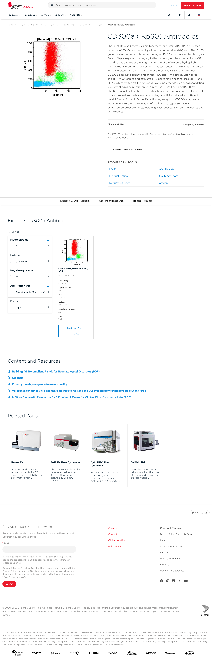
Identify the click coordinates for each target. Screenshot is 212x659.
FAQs (112, 169)
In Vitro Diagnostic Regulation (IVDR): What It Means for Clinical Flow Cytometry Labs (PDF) (71, 397)
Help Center (114, 546)
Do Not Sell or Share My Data (176, 534)
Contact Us (114, 534)
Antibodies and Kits (69, 25)
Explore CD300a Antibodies (75, 201)
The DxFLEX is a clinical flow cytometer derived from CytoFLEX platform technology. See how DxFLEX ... (66, 475)
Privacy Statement (170, 558)
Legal (163, 540)
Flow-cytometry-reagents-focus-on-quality (39, 384)
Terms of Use (27, 571)
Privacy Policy (9, 571)
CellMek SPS (138, 462)
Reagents (22, 25)
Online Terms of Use (171, 546)
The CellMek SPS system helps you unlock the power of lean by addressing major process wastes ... (145, 473)
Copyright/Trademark (172, 528)
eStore (174, 5)
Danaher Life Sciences (172, 570)
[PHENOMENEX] (170, 654)
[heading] (11, 246)
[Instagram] (167, 581)
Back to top (201, 512)
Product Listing (118, 176)
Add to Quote (75, 334)
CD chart (17, 377)
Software (163, 183)
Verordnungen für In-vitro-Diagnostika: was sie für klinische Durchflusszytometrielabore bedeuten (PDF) (79, 390)
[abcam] (36, 653)
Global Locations (117, 540)
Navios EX (17, 462)
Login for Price (75, 328)
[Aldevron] (55, 653)
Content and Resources (111, 201)
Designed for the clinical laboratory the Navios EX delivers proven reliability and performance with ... (26, 473)
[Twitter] (179, 581)
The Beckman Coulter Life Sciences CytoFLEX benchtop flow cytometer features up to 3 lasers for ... (105, 476)
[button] (52, 5)
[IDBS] (93, 653)
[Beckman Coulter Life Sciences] (20, 5)
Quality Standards (169, 176)
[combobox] (102, 5)
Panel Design (166, 169)
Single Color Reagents (93, 25)
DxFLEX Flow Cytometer (65, 462)
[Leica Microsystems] (132, 653)
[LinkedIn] (173, 581)
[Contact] (169, 15)
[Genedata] (74, 653)
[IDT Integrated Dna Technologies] (113, 653)
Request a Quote (192, 5)
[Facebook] (161, 581)
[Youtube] (186, 581)
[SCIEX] (189, 654)
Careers (112, 528)
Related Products (142, 201)
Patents (164, 552)
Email (5, 543)
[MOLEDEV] (151, 654)
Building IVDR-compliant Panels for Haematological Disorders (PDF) (56, 371)
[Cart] (179, 15)
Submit (9, 584)
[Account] (189, 15)
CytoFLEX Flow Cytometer (100, 464)
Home (10, 25)
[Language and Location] (199, 15)
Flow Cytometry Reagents (43, 25)
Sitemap (164, 564)
